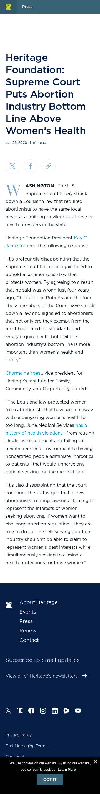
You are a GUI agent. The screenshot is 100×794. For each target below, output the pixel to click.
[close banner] (95, 763)
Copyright (15, 757)
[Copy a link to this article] (49, 166)
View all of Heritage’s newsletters (42, 676)
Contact (29, 640)
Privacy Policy (19, 735)
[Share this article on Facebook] (31, 166)
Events (27, 612)
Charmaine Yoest (24, 373)
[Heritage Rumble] (66, 711)
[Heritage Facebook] (31, 711)
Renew (28, 631)
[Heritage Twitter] (8, 711)
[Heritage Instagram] (43, 711)
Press (26, 621)
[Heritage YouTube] (78, 711)
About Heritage (38, 602)
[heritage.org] (8, 7)
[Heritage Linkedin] (55, 711)
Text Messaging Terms (26, 746)
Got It (50, 779)
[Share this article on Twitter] (12, 167)
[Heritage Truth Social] (20, 711)
